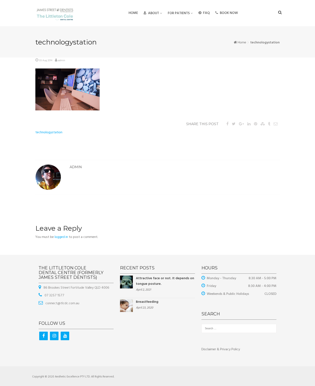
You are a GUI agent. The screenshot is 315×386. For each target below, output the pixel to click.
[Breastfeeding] (126, 305)
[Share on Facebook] (227, 124)
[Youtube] (65, 336)
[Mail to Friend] (276, 124)
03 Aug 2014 (45, 60)
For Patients (179, 13)
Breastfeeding (147, 302)
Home (133, 13)
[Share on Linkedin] (248, 124)
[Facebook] (43, 336)
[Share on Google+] (241, 124)
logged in (61, 237)
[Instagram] (54, 336)
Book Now (229, 13)
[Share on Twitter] (234, 124)
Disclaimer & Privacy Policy (220, 349)
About (153, 13)
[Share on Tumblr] (269, 124)
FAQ (206, 13)
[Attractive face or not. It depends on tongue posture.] (126, 282)
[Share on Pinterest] (255, 124)
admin (61, 60)
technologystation (48, 132)
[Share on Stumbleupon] (263, 124)
